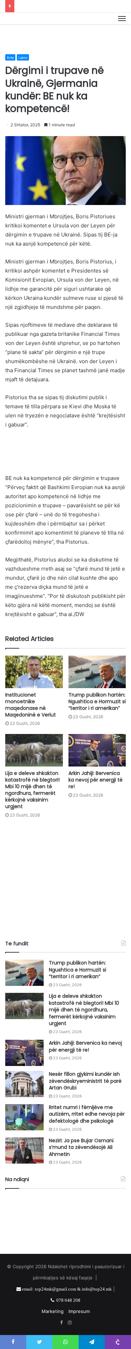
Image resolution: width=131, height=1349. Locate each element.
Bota (10, 57)
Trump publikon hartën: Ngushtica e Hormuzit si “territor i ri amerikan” (97, 701)
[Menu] (122, 26)
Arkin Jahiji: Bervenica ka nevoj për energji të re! (95, 780)
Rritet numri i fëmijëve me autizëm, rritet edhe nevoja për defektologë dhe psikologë (87, 1114)
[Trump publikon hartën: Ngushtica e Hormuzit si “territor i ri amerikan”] (97, 672)
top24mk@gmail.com (55, 1289)
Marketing (53, 1311)
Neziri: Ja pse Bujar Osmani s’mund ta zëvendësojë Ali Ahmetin (81, 1147)
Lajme (23, 57)
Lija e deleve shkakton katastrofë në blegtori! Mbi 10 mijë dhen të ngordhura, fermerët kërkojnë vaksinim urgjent (32, 790)
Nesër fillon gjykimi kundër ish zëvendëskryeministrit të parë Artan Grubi (85, 1081)
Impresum (79, 1311)
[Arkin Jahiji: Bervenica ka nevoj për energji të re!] (97, 750)
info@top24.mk (97, 1289)
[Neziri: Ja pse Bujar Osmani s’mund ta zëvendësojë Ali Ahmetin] (24, 1150)
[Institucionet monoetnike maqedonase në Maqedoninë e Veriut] (34, 672)
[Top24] (65, 26)
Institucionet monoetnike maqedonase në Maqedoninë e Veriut (30, 704)
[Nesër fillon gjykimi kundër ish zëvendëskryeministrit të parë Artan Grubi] (24, 1084)
